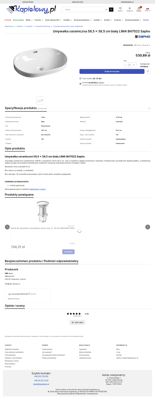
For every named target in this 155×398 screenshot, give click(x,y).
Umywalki (29, 26)
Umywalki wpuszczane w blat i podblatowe (68, 26)
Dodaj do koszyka (112, 71)
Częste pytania (47, 349)
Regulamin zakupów (12, 349)
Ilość (125, 61)
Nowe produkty (10, 364)
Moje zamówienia (85, 352)
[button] (111, 10)
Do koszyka (68, 252)
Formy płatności (10, 355)
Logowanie (83, 349)
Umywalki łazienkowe (42, 26)
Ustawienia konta (85, 358)
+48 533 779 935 (27, 2)
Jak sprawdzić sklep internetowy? (53, 355)
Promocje (8, 367)
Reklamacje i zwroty (38, 189)
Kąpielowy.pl (9, 26)
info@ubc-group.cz (12, 284)
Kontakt (119, 355)
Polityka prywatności (49, 358)
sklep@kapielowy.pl (127, 2)
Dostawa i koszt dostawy (13, 358)
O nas (118, 352)
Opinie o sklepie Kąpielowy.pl (126, 358)
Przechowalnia (84, 355)
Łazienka (19, 26)
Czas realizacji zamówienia (14, 352)
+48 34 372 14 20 (77, 2)
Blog (117, 349)
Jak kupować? (47, 352)
